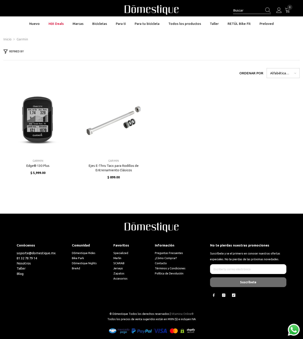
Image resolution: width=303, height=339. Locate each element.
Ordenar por (251, 73)
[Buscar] (252, 10)
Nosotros (24, 263)
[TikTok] (233, 295)
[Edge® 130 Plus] (38, 120)
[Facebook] (213, 295)
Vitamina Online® (182, 313)
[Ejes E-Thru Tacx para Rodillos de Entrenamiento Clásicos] (113, 120)
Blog (20, 274)
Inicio (7, 39)
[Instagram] (223, 295)
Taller (21, 268)
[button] (283, 73)
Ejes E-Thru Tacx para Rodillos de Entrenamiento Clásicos (114, 168)
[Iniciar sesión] (279, 10)
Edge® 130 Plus (37, 166)
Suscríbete (248, 282)
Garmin (22, 39)
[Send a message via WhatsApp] (294, 330)
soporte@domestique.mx (36, 253)
